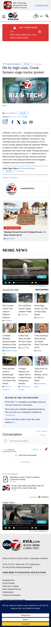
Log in (38, 431)
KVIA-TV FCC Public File (13, 564)
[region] (25, 464)
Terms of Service (9, 558)
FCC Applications (33, 564)
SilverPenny (10, 239)
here (14, 422)
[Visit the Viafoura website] (43, 497)
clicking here (10, 415)
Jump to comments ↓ (10, 177)
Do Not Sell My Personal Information (17, 567)
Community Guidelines (39, 558)
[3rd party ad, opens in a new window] (25, 224)
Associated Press (10, 113)
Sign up (44, 431)
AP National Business (27, 168)
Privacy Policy (22, 558)
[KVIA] (16, 16)
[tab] (9, 450)
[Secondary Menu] (5, 16)
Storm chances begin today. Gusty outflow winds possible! (23, 36)
